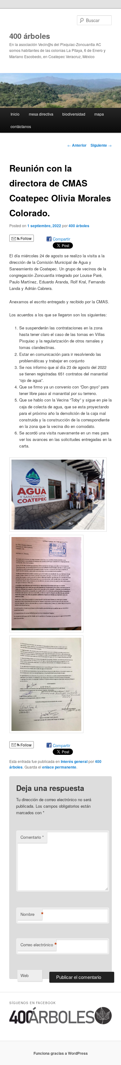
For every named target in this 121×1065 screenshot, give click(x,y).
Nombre (31, 914)
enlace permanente (59, 767)
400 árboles (29, 35)
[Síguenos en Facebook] (60, 1023)
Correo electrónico (38, 945)
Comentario (32, 837)
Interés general (74, 761)
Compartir (61, 239)
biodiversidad (73, 114)
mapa (99, 114)
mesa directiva (41, 114)
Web (24, 975)
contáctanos (21, 126)
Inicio (15, 114)
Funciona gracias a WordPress (61, 1053)
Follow (26, 238)
